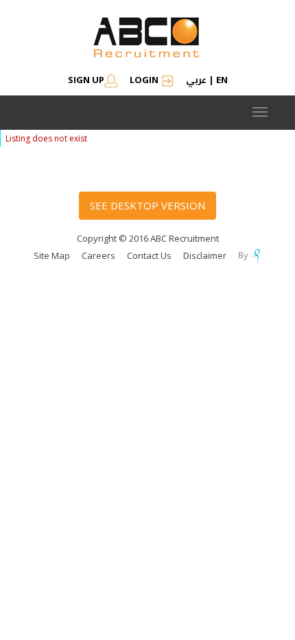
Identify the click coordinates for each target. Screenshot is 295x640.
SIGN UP (86, 79)
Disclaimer (204, 255)
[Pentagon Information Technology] (250, 255)
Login (145, 79)
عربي (196, 79)
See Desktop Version (147, 205)
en (222, 79)
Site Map (52, 255)
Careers (98, 255)
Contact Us (149, 255)
